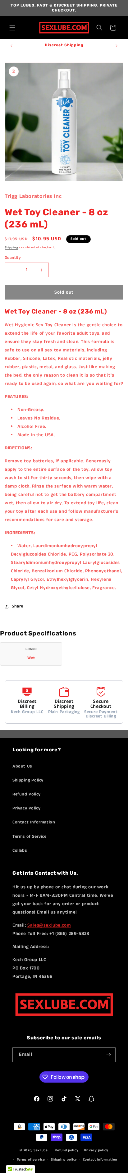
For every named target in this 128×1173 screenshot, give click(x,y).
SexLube (41, 1150)
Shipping (11, 247)
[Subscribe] (108, 1054)
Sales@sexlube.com (49, 925)
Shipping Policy (27, 780)
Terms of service (31, 1159)
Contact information (100, 1159)
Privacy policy (96, 1150)
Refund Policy (26, 794)
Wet (31, 658)
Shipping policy (64, 1159)
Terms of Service (29, 836)
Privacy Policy (26, 808)
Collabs (19, 850)
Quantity (13, 258)
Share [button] (17, 606)
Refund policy (66, 1150)
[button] (12, 27)
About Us (22, 766)
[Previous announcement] (11, 46)
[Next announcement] (116, 46)
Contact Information (33, 822)
